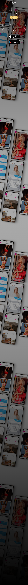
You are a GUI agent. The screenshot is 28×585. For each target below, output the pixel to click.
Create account (14, 25)
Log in (14, 30)
